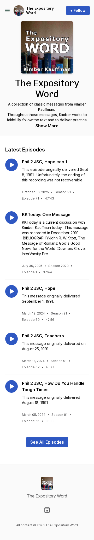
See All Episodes (47, 442)
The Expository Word (40, 10)
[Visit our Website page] (47, 510)
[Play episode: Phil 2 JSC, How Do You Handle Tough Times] (11, 386)
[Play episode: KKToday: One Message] (11, 217)
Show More (47, 125)
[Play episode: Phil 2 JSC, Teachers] (11, 339)
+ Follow (78, 10)
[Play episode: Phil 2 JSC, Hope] (11, 291)
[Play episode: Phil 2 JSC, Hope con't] (11, 165)
